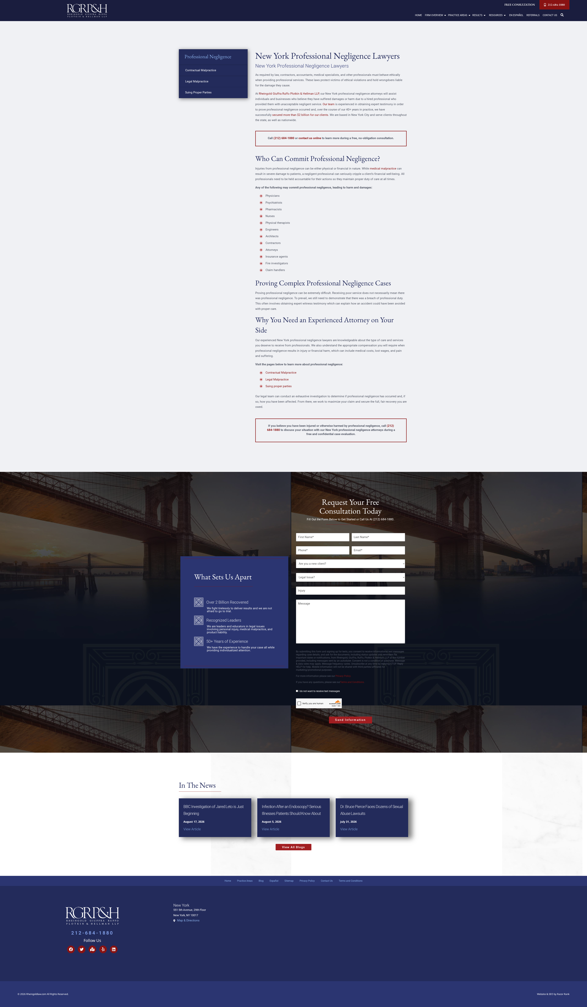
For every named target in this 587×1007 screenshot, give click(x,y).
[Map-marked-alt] (92, 949)
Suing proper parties (279, 386)
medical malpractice (383, 168)
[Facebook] (71, 949)
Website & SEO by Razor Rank (553, 994)
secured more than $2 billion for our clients (300, 115)
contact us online (310, 138)
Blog (261, 880)
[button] (435, 15)
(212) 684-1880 (283, 138)
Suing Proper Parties (198, 92)
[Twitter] (81, 949)
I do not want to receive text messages (319, 691)
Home (228, 880)
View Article (192, 829)
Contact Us (327, 880)
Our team (328, 104)
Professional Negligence (208, 56)
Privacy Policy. (343, 676)
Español (274, 880)
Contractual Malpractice (200, 70)
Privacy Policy (307, 880)
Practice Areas (245, 880)
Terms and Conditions (352, 682)
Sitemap (289, 880)
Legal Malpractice (196, 81)
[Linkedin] (114, 949)
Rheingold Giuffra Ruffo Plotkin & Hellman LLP (289, 93)
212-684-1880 (92, 933)
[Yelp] (103, 949)
